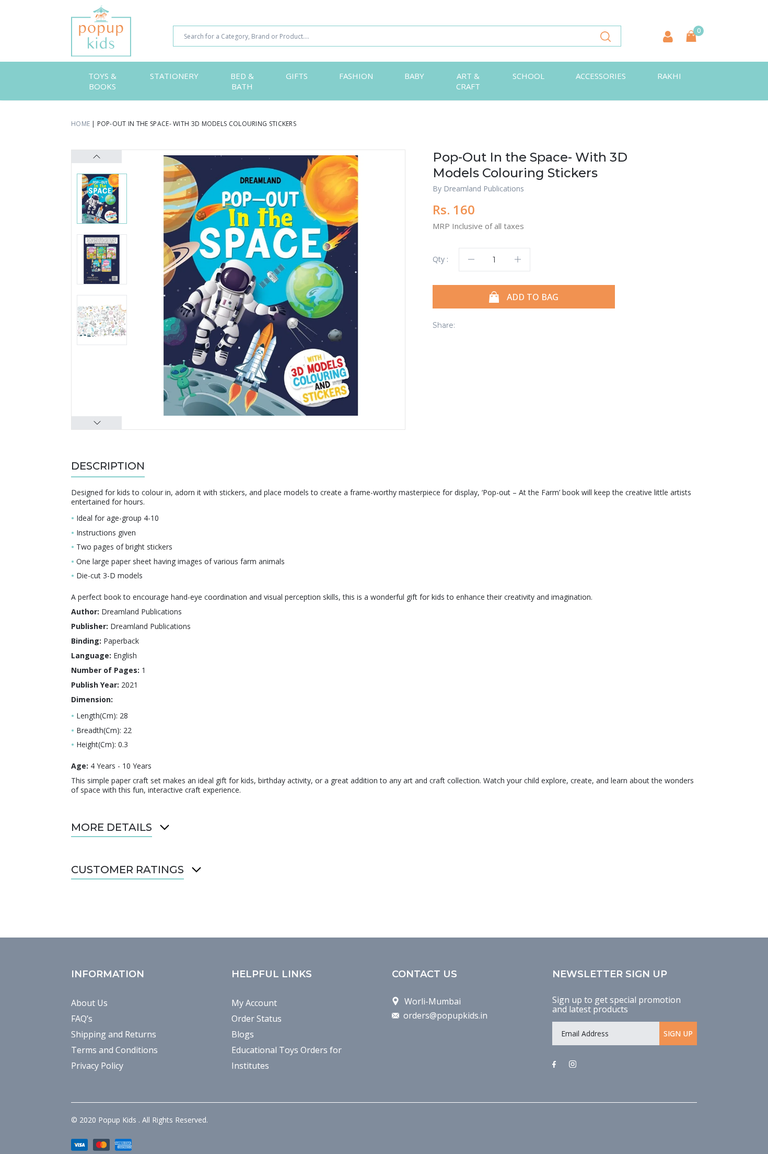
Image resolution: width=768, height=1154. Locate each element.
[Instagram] (572, 1064)
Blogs (242, 1034)
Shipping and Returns (113, 1034)
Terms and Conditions (114, 1050)
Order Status (256, 1018)
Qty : (440, 259)
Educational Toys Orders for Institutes (286, 1057)
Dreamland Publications (484, 188)
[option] (269, 285)
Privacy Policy (97, 1065)
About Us (89, 1003)
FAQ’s (81, 1018)
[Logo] (101, 30)
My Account (254, 1003)
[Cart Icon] (691, 36)
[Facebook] (554, 1064)
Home (80, 123)
